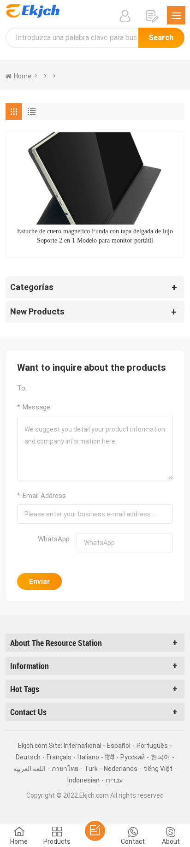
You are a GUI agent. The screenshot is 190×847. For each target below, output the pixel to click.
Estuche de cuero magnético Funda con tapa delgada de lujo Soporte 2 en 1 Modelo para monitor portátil (95, 236)
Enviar (39, 581)
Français (59, 757)
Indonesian (83, 780)
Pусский (132, 757)
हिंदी (109, 757)
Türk (91, 768)
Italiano (88, 757)
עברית (114, 780)
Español (119, 745)
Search (161, 37)
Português (152, 745)
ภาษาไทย (65, 768)
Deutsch (28, 757)
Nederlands (120, 768)
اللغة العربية (29, 768)
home (22, 76)
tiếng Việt (157, 768)
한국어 (160, 757)
